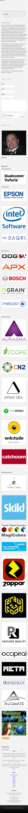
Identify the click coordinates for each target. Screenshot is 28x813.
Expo (14, 779)
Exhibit (14, 778)
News (14, 783)
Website (3, 94)
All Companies (6, 738)
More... (14, 768)
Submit (14, 776)
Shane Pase (4, 157)
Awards (14, 782)
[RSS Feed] (13, 18)
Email (3, 89)
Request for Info (16, 802)
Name (3, 84)
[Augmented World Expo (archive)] (14, 9)
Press (14, 785)
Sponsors (14, 780)
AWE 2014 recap (14, 775)
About (14, 786)
